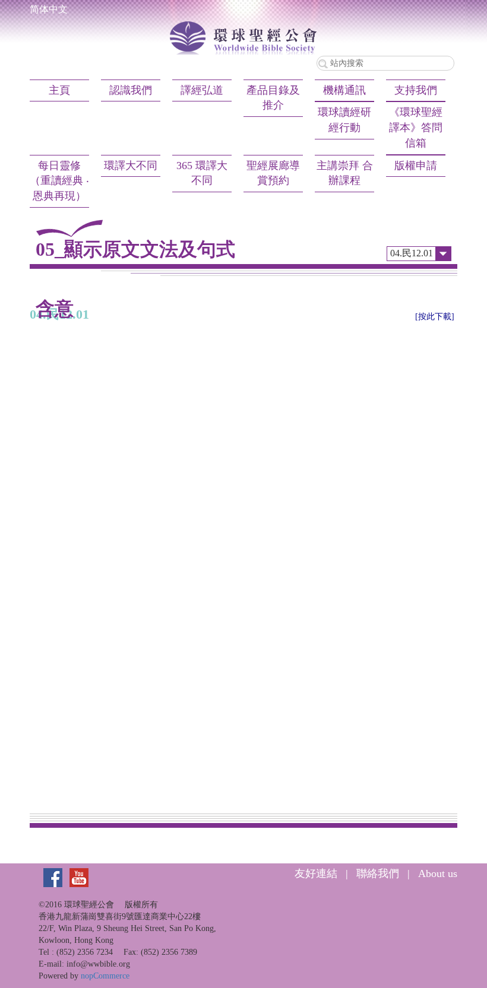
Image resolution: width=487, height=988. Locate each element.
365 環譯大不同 (201, 173)
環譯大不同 (130, 165)
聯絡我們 (377, 873)
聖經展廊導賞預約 (273, 173)
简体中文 (49, 9)
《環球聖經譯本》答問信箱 (415, 127)
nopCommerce (105, 975)
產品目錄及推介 (273, 98)
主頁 (59, 90)
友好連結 (316, 873)
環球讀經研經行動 (344, 120)
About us (437, 873)
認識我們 (130, 90)
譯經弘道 (202, 90)
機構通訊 (344, 90)
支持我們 (415, 90)
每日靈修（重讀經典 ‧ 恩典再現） (59, 181)
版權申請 (415, 165)
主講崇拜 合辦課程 (345, 173)
